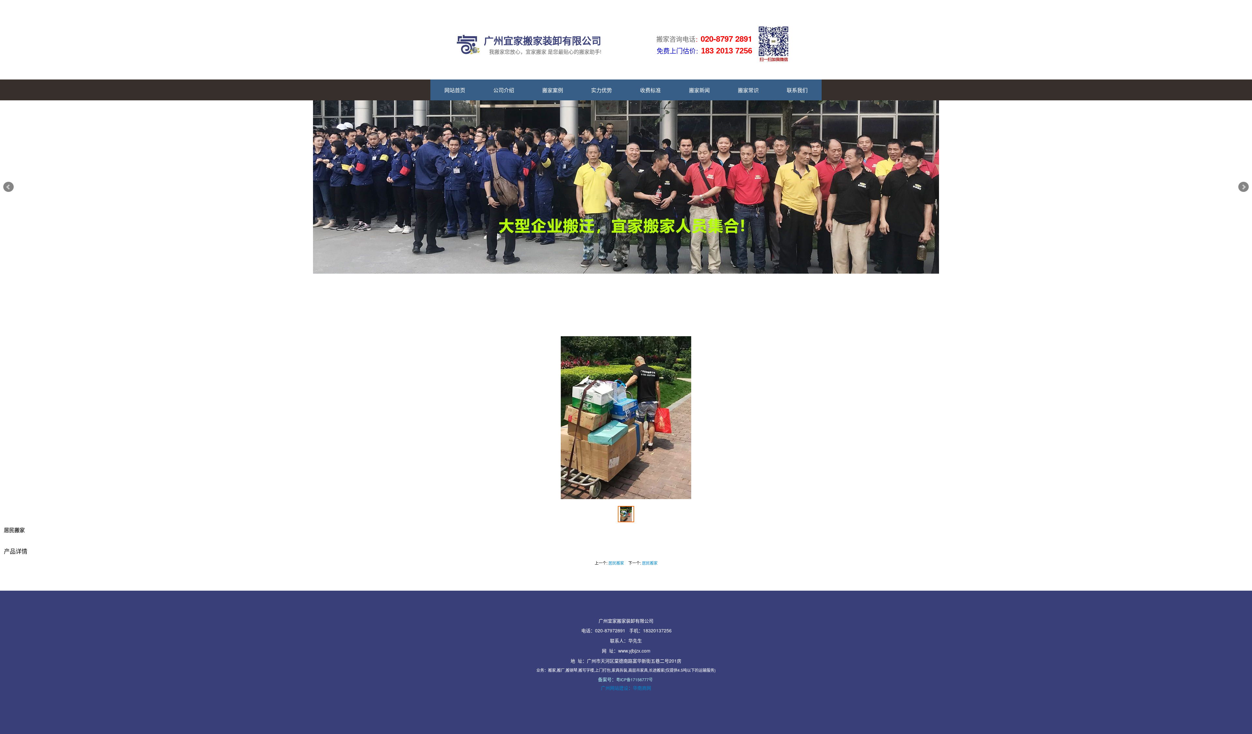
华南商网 (642, 687)
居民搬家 (616, 563)
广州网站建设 (614, 687)
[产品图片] (626, 417)
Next (1243, 187)
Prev (8, 187)
